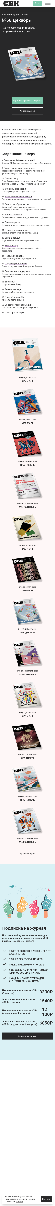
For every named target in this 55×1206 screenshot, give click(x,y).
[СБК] (11, 3)
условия (19, 1201)
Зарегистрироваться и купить (27, 100)
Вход (37, 3)
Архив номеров (27, 111)
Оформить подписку (27, 1036)
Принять (46, 1199)
